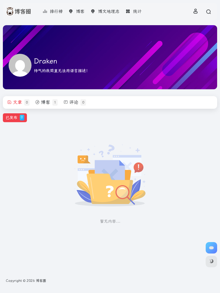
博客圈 (41, 281)
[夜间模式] (211, 261)
